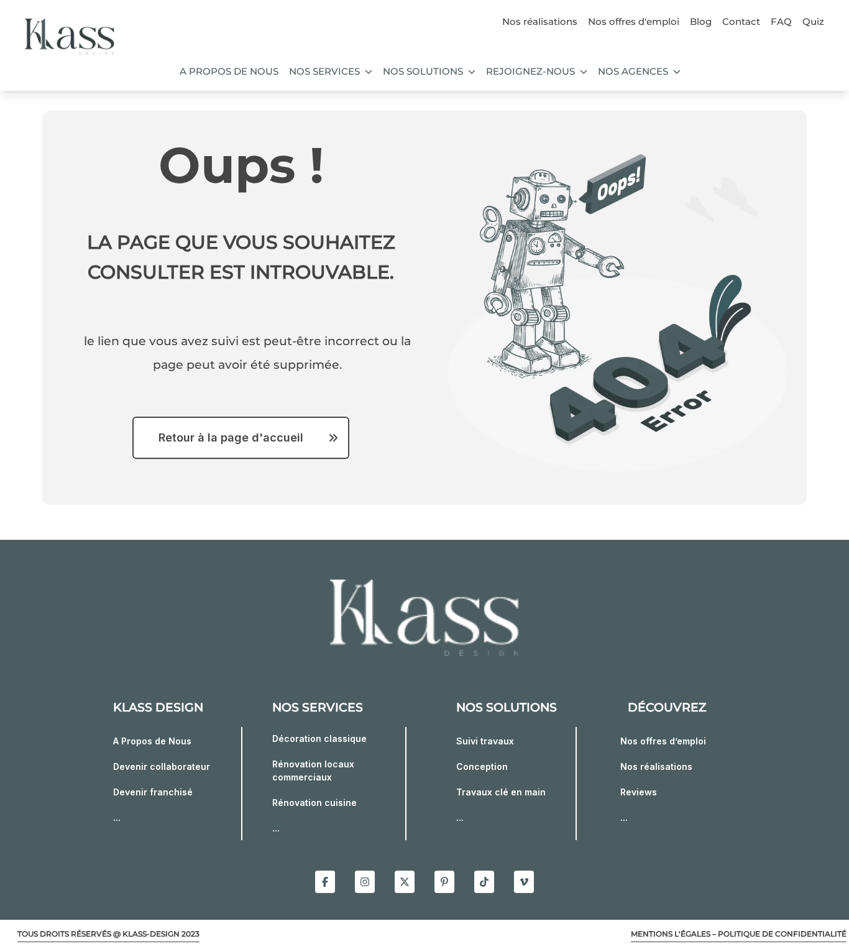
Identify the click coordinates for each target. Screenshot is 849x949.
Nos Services (324, 71)
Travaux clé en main (501, 792)
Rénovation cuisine (314, 802)
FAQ (781, 21)
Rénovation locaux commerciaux (313, 770)
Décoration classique (319, 738)
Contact (741, 21)
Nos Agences (633, 71)
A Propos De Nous (229, 71)
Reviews (638, 792)
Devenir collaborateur (161, 766)
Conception (482, 766)
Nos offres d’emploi (663, 741)
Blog (701, 21)
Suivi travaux (485, 741)
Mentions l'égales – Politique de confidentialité (739, 933)
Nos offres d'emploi (633, 21)
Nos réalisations (539, 21)
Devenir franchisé (153, 792)
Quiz (813, 21)
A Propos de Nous (152, 741)
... (117, 817)
